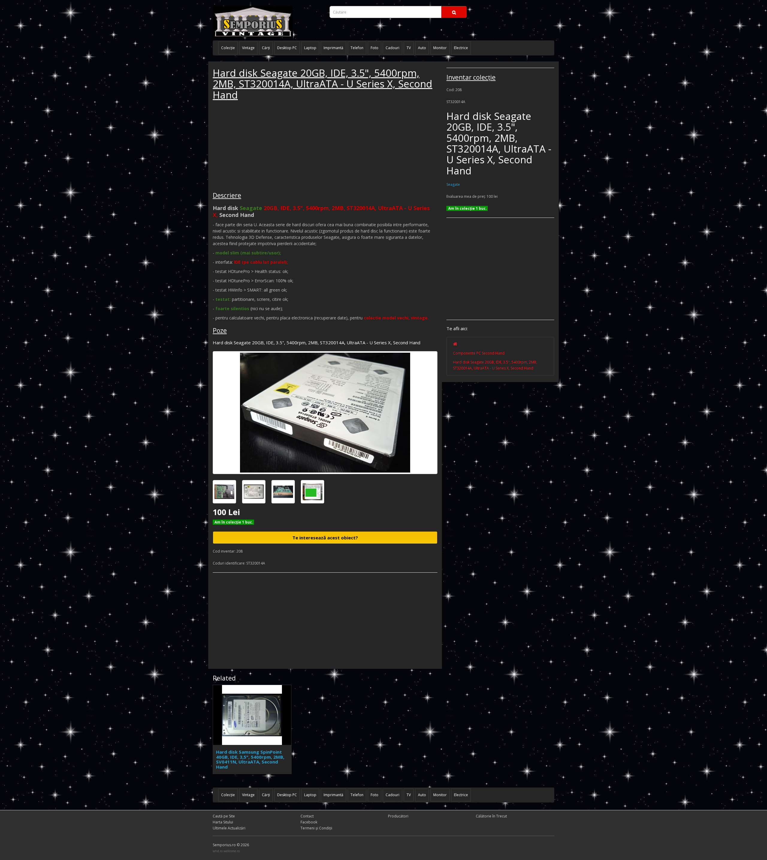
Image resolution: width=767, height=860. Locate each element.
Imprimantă (333, 47)
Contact (307, 816)
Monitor (440, 47)
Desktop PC (287, 47)
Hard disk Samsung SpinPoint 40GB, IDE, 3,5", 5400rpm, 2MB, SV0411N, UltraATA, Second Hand (250, 759)
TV (409, 47)
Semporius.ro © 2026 (231, 844)
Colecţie (228, 47)
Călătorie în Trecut (491, 816)
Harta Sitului (223, 822)
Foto (374, 47)
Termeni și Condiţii (316, 828)
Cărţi (266, 47)
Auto (422, 47)
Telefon (357, 47)
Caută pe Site (224, 816)
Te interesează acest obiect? (325, 538)
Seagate (453, 184)
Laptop (310, 47)
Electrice (461, 47)
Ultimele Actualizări (229, 828)
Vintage (248, 47)
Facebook (309, 822)
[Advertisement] (258, 146)
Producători (398, 816)
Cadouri (392, 47)
